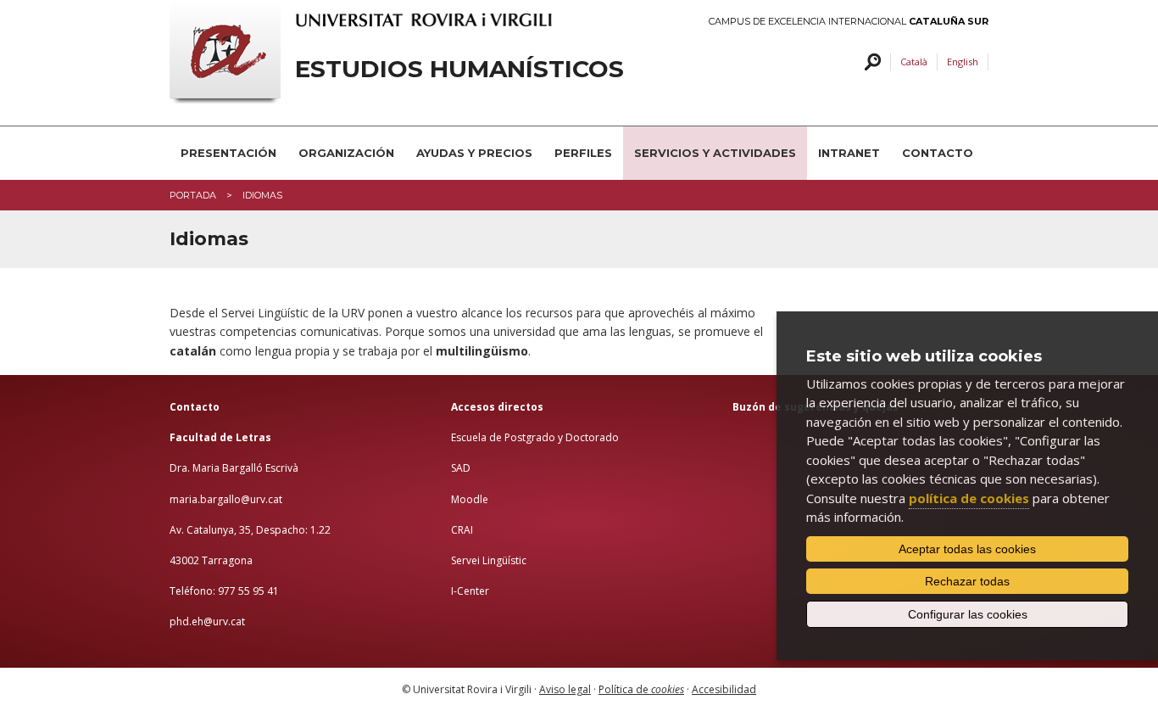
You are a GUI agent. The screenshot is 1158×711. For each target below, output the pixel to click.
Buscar (870, 62)
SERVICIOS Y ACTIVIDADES (715, 153)
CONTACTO (937, 153)
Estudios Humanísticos (459, 69)
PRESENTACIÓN (228, 153)
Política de (641, 689)
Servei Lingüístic (488, 560)
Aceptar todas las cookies (967, 549)
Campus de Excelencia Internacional (848, 21)
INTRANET (849, 153)
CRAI (462, 530)
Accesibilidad (724, 689)
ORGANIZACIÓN (346, 153)
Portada (193, 195)
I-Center (470, 591)
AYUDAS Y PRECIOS (474, 153)
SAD (460, 468)
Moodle (469, 499)
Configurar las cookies (967, 614)
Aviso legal (565, 689)
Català (913, 61)
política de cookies (969, 498)
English (962, 61)
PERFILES (583, 153)
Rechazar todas (967, 581)
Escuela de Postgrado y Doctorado (535, 437)
